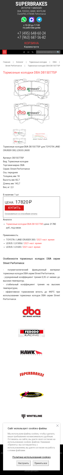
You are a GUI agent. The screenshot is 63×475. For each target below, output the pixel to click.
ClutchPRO (21, 14)
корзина (31, 43)
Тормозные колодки (38, 62)
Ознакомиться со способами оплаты (21, 214)
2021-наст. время (45, 239)
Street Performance (13, 66)
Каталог (19, 62)
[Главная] (24, 52)
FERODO (25, 11)
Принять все (41, 463)
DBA (19, 11)
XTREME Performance (36, 14)
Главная (6, 62)
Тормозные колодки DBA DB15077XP (24, 224)
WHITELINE (41, 11)
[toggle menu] (4, 52)
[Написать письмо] (28, 52)
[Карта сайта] (32, 52)
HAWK (33, 11)
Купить (14, 208)
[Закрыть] (57, 425)
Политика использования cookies (31, 457)
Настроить (23, 463)
